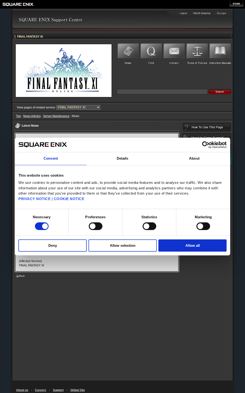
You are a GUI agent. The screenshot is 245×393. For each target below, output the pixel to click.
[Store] (236, 3)
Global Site (77, 390)
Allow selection (122, 245)
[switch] (95, 226)
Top (18, 116)
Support (58, 390)
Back (22, 276)
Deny (52, 245)
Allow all (192, 245)
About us (22, 390)
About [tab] (194, 158)
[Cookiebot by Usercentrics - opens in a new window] (206, 144)
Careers (40, 390)
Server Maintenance (56, 116)
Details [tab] (122, 158)
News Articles (32, 116)
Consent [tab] (51, 158)
